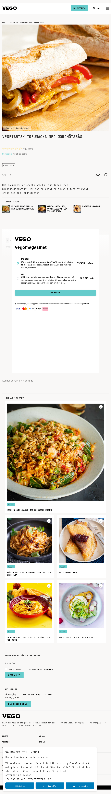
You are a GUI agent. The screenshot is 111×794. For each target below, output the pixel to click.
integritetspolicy (45, 668)
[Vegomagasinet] (9, 8)
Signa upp (14, 674)
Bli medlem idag (17, 703)
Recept (5, 735)
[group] (18, 209)
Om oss (42, 735)
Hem (3, 22)
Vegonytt (6, 741)
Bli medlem (7, 154)
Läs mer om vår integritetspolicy (28, 778)
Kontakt (42, 741)
